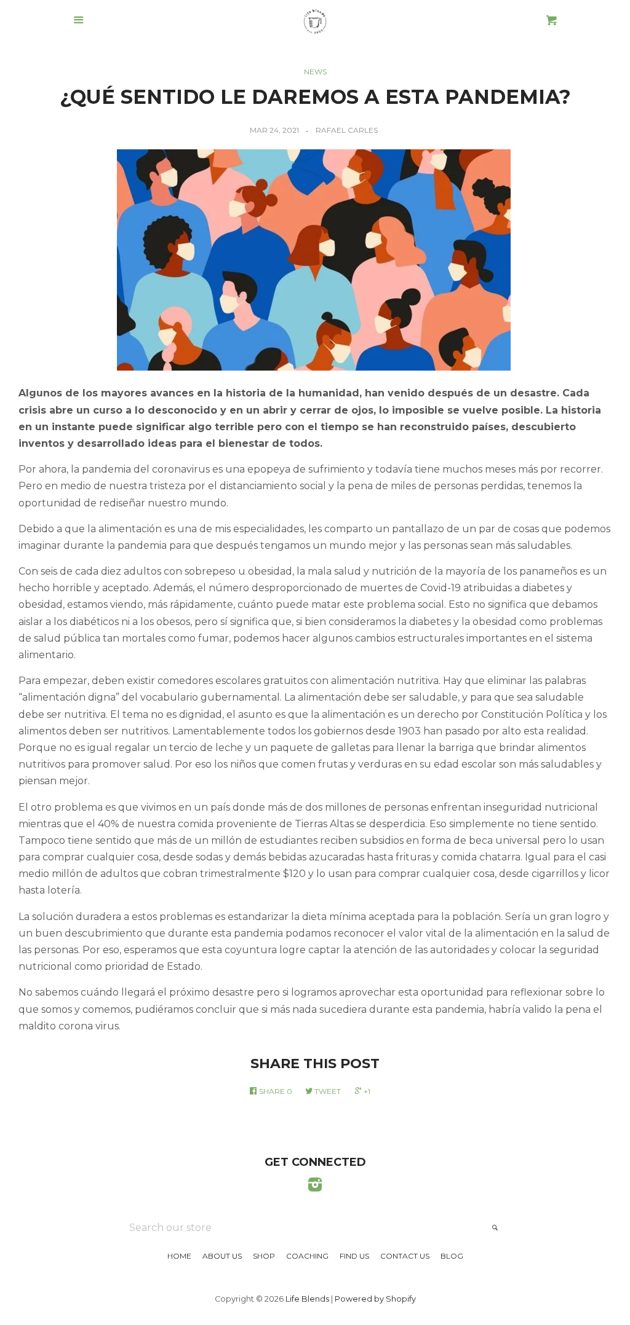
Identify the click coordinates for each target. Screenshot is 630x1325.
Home (179, 1255)
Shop (264, 1255)
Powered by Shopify (375, 1298)
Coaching (307, 1255)
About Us (222, 1255)
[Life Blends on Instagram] (315, 1187)
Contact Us (404, 1255)
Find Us (354, 1255)
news (315, 71)
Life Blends (307, 1298)
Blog (452, 1255)
